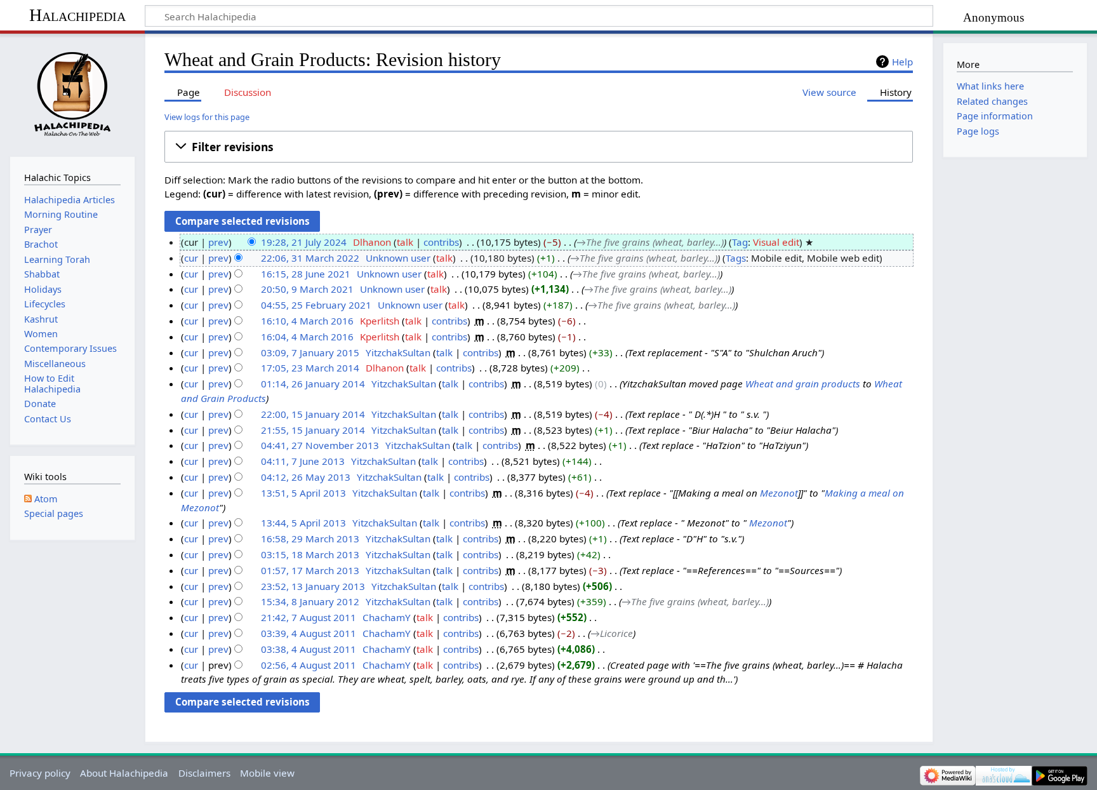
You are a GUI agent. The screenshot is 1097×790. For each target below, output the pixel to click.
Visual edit (776, 242)
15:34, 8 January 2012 (310, 601)
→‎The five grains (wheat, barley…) (650, 242)
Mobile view (267, 773)
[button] (538, 146)
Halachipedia (77, 15)
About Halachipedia (124, 773)
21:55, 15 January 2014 (313, 430)
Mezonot (779, 492)
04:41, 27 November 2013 (320, 445)
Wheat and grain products (802, 383)
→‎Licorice (611, 633)
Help (902, 61)
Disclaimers (204, 773)
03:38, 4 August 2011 (308, 649)
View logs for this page (206, 117)
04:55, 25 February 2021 (316, 304)
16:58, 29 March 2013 (310, 538)
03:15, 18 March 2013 (310, 554)
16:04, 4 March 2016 (307, 336)
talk (405, 242)
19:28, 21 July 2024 (304, 242)
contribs (441, 242)
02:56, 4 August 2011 (308, 665)
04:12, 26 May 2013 (305, 477)
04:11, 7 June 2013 (303, 461)
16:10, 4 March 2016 (307, 320)
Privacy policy (40, 773)
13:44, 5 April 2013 (303, 522)
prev (218, 242)
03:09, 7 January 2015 (310, 352)
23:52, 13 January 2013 (313, 586)
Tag (740, 242)
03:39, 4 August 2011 (308, 633)
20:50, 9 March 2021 (307, 289)
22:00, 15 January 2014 (313, 414)
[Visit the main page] (72, 94)
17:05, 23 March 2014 (310, 367)
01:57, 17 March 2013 (310, 570)
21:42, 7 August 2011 (308, 617)
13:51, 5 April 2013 (303, 492)
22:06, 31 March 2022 (310, 257)
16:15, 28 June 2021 (305, 273)
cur (191, 257)
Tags (736, 257)
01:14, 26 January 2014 (313, 383)
